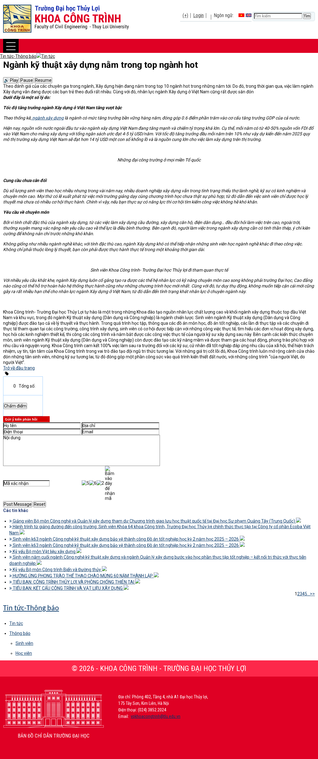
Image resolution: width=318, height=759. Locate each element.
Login (198, 15)
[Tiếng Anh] (249, 15)
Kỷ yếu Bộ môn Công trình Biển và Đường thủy (57, 569)
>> (312, 593)
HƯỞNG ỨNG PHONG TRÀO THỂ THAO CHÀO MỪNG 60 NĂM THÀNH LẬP (83, 575)
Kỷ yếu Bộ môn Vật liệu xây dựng (44, 551)
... (308, 593)
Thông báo (19, 633)
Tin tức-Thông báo (31, 608)
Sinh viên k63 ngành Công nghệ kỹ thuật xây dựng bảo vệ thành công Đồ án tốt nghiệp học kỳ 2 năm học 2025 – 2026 (126, 539)
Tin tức (16, 623)
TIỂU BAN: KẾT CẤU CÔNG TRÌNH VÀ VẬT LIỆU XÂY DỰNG (68, 588)
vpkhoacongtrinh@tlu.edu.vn (155, 716)
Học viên (24, 653)
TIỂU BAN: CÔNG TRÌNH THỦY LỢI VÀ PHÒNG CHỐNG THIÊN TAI (73, 582)
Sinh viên (24, 643)
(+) (185, 15)
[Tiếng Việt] (241, 15)
